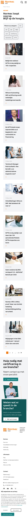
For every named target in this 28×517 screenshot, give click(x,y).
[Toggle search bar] (21, 2)
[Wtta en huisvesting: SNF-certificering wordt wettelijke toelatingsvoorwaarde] (14, 103)
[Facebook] (12, 489)
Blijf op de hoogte (12, 419)
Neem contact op (12, 379)
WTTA (15, 37)
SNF (6, 29)
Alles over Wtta (7, 465)
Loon (7, 33)
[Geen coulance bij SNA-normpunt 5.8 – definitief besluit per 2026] (14, 277)
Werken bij (5, 449)
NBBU (16, 29)
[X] (15, 489)
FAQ (4, 457)
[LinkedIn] (4, 489)
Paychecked (8, 37)
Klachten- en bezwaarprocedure (11, 460)
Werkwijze (5, 447)
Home (4, 6)
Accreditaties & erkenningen (10, 444)
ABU (11, 29)
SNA (20, 25)
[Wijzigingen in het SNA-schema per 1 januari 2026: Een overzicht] (14, 346)
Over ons (5, 442)
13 (18, 352)
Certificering (14, 33)
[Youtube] (8, 489)
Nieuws (5, 462)
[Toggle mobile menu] (25, 2)
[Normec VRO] (7, 2)
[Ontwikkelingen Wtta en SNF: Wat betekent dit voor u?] (14, 209)
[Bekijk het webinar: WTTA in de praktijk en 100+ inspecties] (14, 68)
